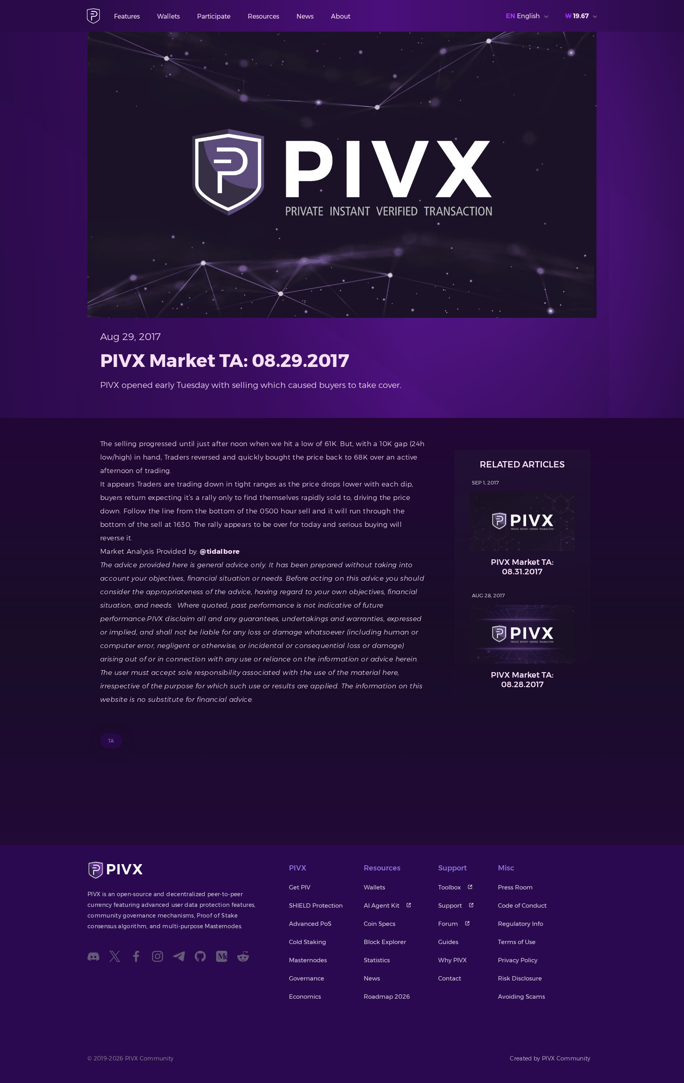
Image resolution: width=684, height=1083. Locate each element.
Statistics (377, 960)
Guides (448, 942)
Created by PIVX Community (550, 1058)
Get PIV (299, 887)
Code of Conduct (522, 905)
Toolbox (449, 887)
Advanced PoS (310, 923)
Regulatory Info (520, 923)
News (305, 16)
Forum (448, 923)
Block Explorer (385, 942)
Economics (305, 996)
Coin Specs (379, 923)
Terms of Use (517, 942)
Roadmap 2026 (387, 996)
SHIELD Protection (316, 905)
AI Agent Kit (381, 905)
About (340, 16)
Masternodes (308, 960)
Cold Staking (307, 942)
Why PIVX (452, 960)
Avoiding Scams (521, 996)
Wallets (168, 16)
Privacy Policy (518, 960)
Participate (213, 16)
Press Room (515, 887)
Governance (306, 978)
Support (450, 905)
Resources (263, 16)
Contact (449, 978)
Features (127, 16)
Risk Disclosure (520, 978)
